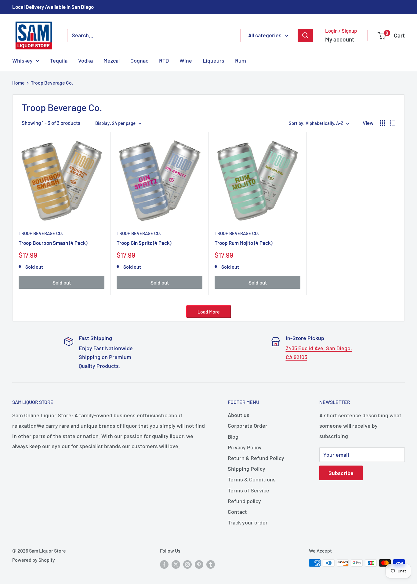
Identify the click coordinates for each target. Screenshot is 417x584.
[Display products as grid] (382, 123)
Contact (237, 511)
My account (339, 39)
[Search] (305, 35)
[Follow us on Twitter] (176, 564)
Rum (240, 60)
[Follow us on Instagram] (187, 564)
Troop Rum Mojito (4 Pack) (243, 243)
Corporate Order (247, 425)
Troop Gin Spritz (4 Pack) (144, 243)
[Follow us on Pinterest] (199, 564)
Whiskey (22, 60)
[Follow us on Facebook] (164, 564)
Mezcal (111, 60)
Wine (185, 60)
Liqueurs (213, 60)
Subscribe (341, 473)
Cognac (139, 60)
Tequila (58, 60)
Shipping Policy (246, 468)
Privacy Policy (245, 447)
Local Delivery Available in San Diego (53, 7)
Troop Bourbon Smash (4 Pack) (53, 243)
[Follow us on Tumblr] (210, 564)
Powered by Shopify (33, 560)
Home (18, 82)
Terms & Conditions (252, 479)
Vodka (85, 60)
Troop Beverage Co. (52, 82)
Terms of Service (248, 490)
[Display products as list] (392, 123)
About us (238, 415)
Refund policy (244, 501)
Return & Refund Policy (256, 458)
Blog (233, 436)
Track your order (248, 522)
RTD (164, 60)
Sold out (62, 282)
